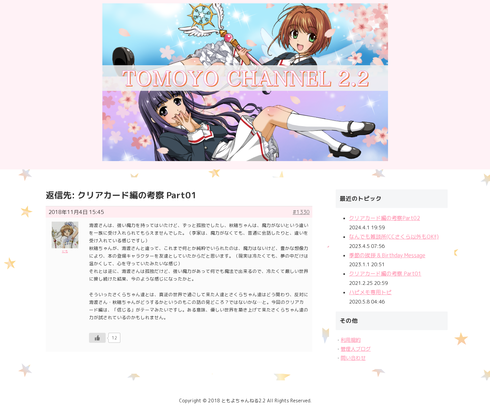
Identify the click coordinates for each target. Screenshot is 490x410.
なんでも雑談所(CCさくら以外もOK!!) (394, 236)
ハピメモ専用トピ (370, 292)
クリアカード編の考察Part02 (384, 218)
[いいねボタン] (97, 338)
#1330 (301, 212)
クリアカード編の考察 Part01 (385, 273)
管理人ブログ (356, 348)
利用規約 (351, 339)
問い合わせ (353, 357)
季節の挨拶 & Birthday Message (387, 255)
